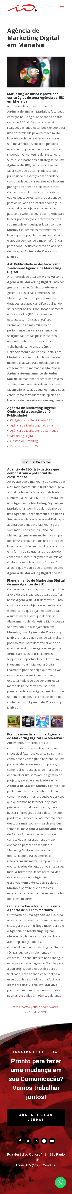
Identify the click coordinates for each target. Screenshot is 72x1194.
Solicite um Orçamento (36, 462)
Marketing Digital (21, 436)
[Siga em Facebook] (20, 1141)
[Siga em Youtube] (52, 1141)
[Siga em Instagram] (44, 1141)
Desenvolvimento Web (26, 446)
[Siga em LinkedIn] (36, 1141)
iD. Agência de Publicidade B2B (31, 420)
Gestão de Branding (24, 441)
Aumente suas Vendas (36, 1117)
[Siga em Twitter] (28, 1141)
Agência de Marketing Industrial (31, 425)
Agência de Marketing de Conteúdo (34, 430)
